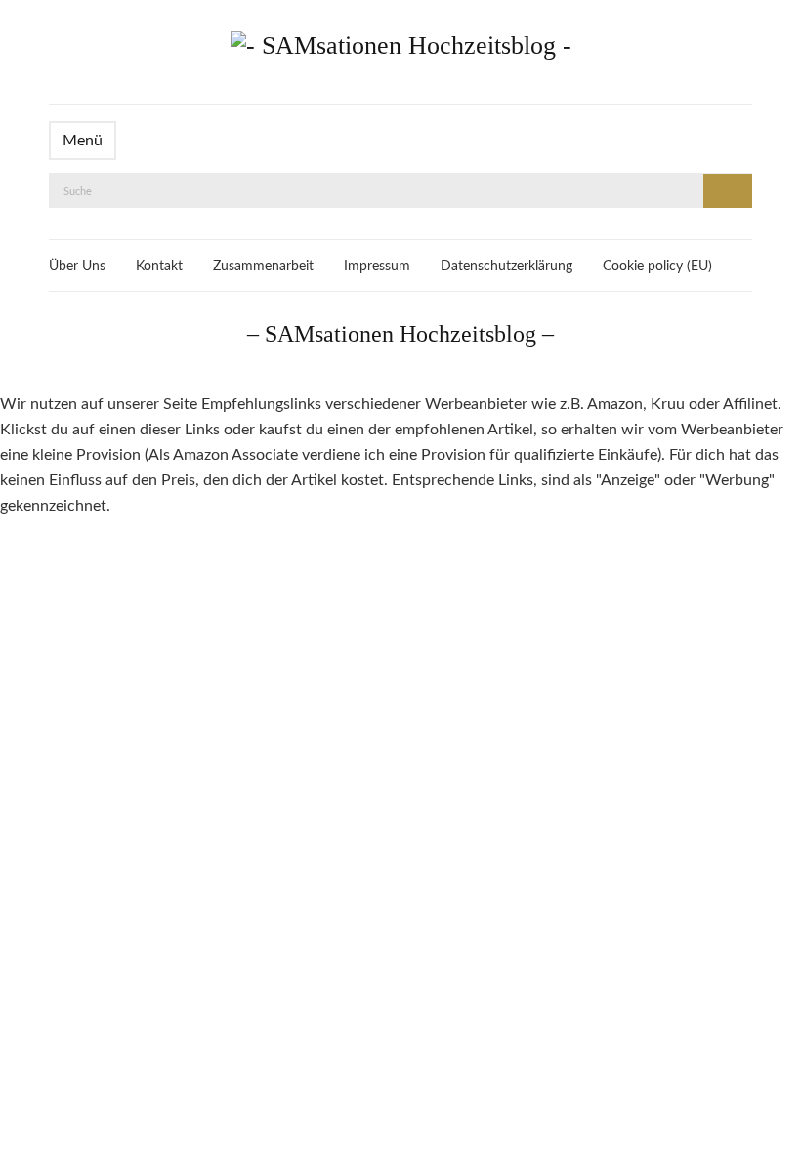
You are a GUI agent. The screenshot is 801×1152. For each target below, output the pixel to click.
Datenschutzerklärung (506, 266)
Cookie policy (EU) (657, 266)
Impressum (377, 266)
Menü (83, 140)
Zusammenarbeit (263, 266)
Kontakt (159, 266)
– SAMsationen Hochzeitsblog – (400, 334)
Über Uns (77, 266)
